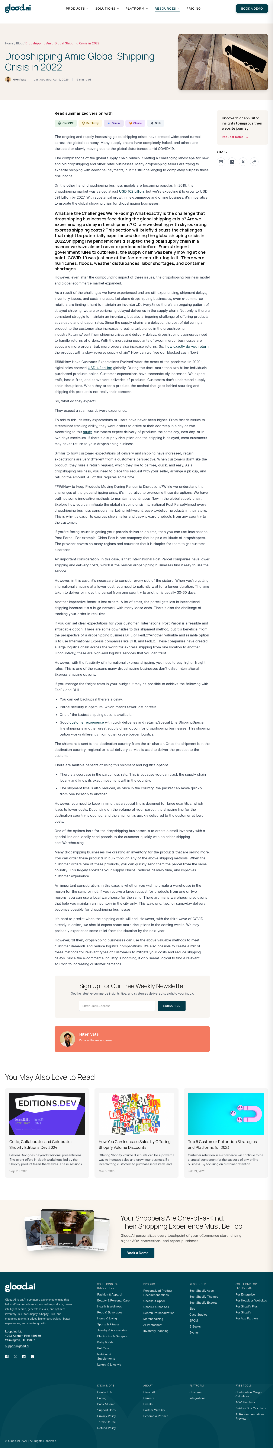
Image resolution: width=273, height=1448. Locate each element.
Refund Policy (106, 1428)
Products (75, 8)
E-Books (195, 1326)
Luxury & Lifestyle (109, 1364)
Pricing (193, 8)
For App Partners (246, 1318)
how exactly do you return (187, 346)
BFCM (193, 1320)
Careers (148, 1398)
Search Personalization (158, 1313)
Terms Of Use (106, 1422)
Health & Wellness (109, 1306)
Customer (196, 1392)
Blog (19, 43)
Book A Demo (106, 1404)
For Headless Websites (251, 1300)
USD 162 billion (131, 191)
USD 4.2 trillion (100, 368)
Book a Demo (252, 8)
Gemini (116, 123)
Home (9, 43)
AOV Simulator (245, 1402)
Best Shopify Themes (203, 1296)
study (87, 432)
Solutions (105, 8)
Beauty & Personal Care (113, 1300)
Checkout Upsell (154, 1301)
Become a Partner (155, 1416)
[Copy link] (254, 161)
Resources (165, 8)
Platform (135, 8)
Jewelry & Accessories (112, 1330)
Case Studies (198, 1314)
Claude (137, 123)
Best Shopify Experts (203, 1302)
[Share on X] (243, 161)
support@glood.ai (17, 1346)
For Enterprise (245, 1294)
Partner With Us (154, 1410)
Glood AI (149, 1392)
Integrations (197, 1398)
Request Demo (235, 137)
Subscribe (171, 1005)
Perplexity (92, 123)
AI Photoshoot (152, 1324)
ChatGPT (67, 123)
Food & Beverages (109, 1312)
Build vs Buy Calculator (250, 1408)
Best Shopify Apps (201, 1290)
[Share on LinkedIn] (232, 161)
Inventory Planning (155, 1330)
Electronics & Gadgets (112, 1336)
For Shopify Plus (246, 1306)
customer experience (87, 722)
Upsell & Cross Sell (156, 1307)
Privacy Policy (106, 1416)
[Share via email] (221, 161)
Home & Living (107, 1318)
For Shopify (243, 1312)
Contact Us (104, 1392)
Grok (158, 123)
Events (194, 1332)
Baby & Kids (105, 1342)
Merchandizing (153, 1318)
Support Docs (106, 1410)
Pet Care (103, 1348)
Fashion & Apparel (109, 1294)
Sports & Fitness (108, 1324)
